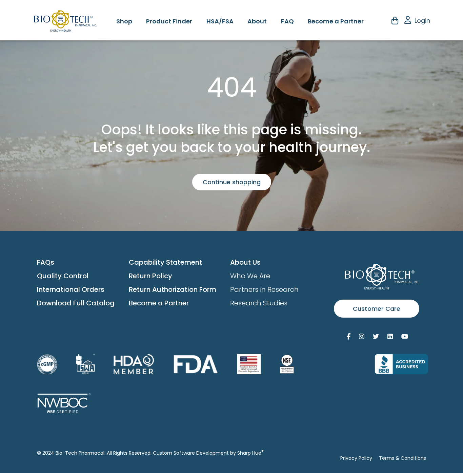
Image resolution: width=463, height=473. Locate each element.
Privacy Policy (356, 458)
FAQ (287, 21)
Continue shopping (232, 182)
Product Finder (169, 21)
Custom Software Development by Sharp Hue (208, 453)
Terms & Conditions (402, 458)
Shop (124, 21)
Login (422, 20)
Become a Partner (336, 21)
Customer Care (376, 308)
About (257, 21)
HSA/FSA (220, 21)
